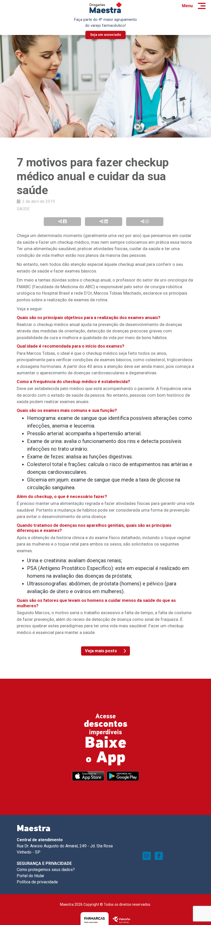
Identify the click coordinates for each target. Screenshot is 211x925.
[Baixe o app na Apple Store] (88, 776)
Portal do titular (30, 875)
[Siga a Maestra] (147, 856)
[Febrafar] (121, 919)
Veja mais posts (101, 650)
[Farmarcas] (94, 919)
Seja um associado (105, 35)
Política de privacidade (37, 881)
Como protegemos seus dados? (46, 869)
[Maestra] (106, 8)
